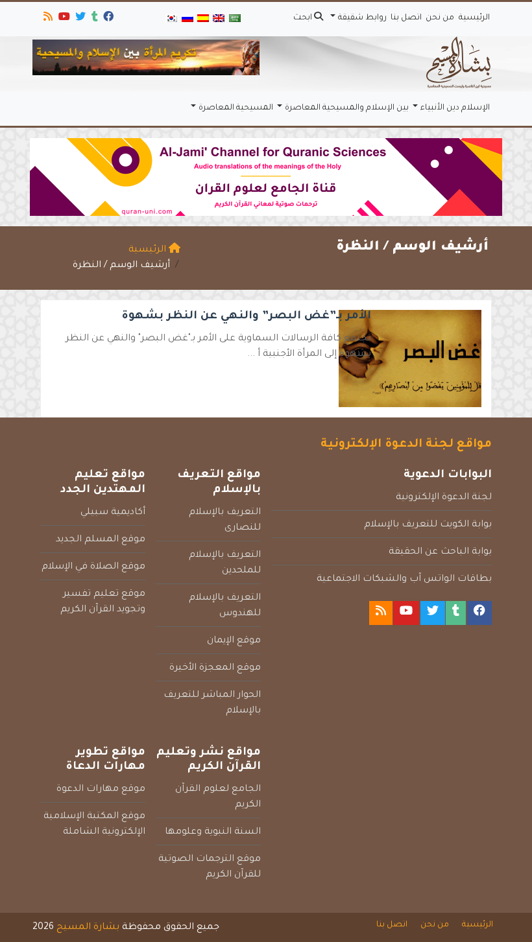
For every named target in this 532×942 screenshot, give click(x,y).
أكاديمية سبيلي (112, 513)
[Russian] (187, 19)
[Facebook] (107, 19)
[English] (218, 19)
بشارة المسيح (87, 928)
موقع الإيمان (234, 641)
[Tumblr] (93, 19)
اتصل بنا (406, 18)
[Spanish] (203, 19)
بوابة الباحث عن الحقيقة (440, 552)
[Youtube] (63, 19)
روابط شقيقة (362, 18)
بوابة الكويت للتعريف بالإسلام (428, 525)
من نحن (440, 18)
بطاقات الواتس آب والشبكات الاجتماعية (404, 579)
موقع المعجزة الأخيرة (215, 668)
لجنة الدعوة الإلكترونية (444, 498)
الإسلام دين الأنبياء (455, 108)
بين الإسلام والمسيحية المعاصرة (347, 108)
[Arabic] (235, 19)
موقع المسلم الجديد (100, 540)
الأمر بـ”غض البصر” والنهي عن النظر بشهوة (246, 317)
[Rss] (47, 19)
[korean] (171, 19)
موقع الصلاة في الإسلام (93, 567)
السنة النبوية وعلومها (213, 832)
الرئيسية (474, 18)
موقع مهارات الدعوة (100, 789)
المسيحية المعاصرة (236, 108)
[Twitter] (79, 19)
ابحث (303, 18)
